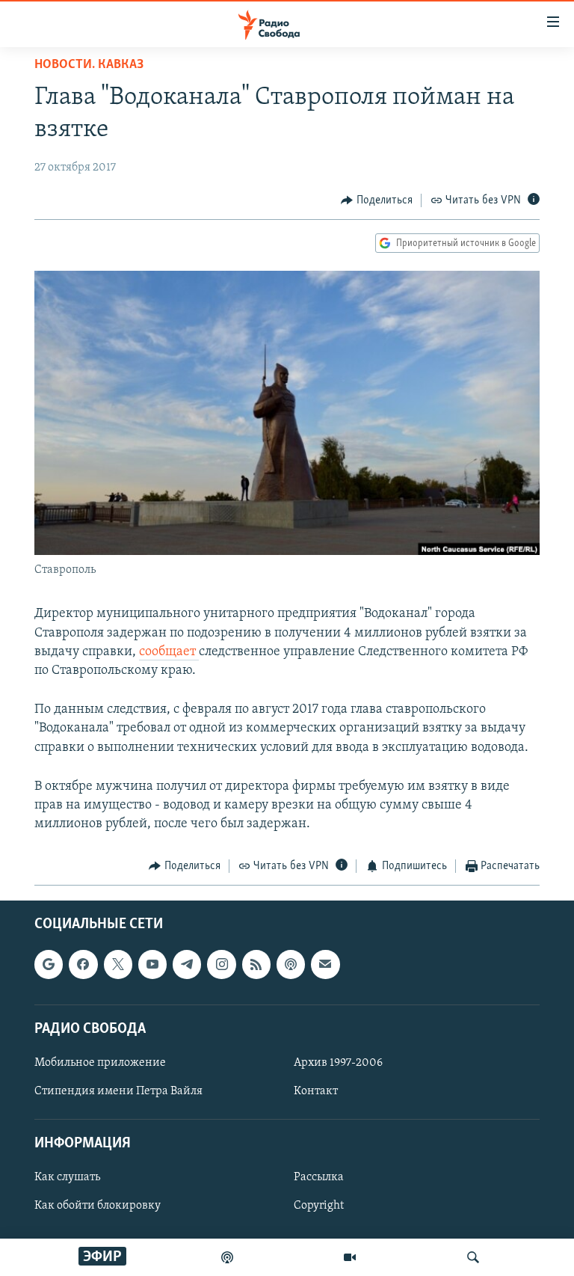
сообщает (169, 652)
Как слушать (67, 1177)
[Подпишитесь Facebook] (83, 964)
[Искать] (473, 1257)
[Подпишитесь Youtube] (152, 964)
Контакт (316, 1091)
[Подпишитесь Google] (48, 964)
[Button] (377, 200)
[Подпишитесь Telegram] (187, 964)
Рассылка (319, 1177)
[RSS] (256, 964)
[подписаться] (325, 964)
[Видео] (349, 1257)
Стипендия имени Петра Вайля (118, 1091)
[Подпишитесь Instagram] (221, 964)
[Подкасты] (291, 964)
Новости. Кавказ (89, 65)
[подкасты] (227, 1257)
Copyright (319, 1206)
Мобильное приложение (100, 1063)
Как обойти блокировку (97, 1206)
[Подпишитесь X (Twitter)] (118, 964)
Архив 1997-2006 (338, 1063)
